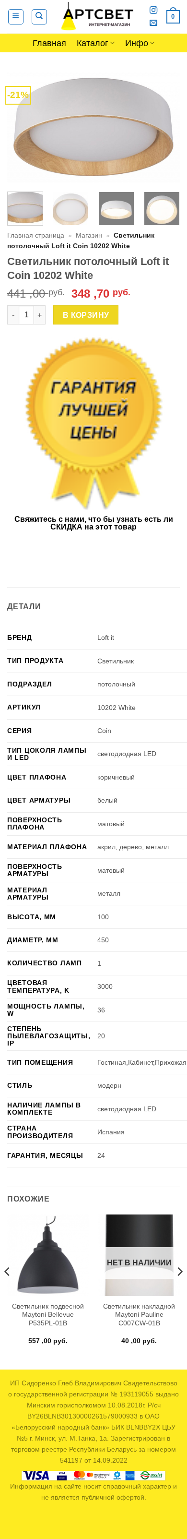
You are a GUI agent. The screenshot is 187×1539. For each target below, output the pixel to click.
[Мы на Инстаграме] (153, 10)
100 (103, 917)
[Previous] (22, 127)
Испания (111, 1132)
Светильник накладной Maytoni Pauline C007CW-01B (139, 1315)
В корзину (86, 315)
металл (108, 893)
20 (101, 1036)
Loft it (105, 637)
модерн (109, 1085)
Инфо (136, 43)
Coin (104, 730)
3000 (105, 986)
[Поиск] (39, 16)
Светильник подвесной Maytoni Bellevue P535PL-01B (48, 1315)
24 (101, 1155)
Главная (49, 43)
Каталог (92, 43)
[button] (15, 16)
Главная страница (35, 235)
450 (103, 940)
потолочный (116, 684)
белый (107, 800)
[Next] (164, 127)
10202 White (116, 707)
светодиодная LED (126, 753)
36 (101, 1010)
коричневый (116, 777)
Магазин (89, 235)
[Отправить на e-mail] (153, 23)
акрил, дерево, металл (133, 847)
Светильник (115, 661)
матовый (111, 824)
